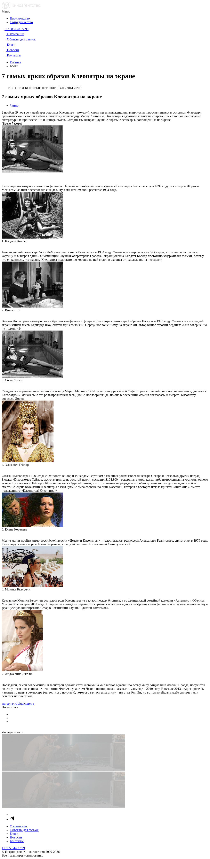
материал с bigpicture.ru (18, 703)
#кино (14, 105)
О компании (18, 826)
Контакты (17, 841)
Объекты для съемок (24, 830)
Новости (16, 837)
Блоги (14, 833)
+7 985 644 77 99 (13, 848)
